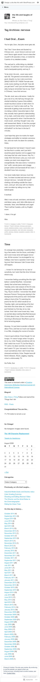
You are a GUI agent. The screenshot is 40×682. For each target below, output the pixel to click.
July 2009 (7, 624)
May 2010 (8, 600)
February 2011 (9, 577)
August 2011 (9, 563)
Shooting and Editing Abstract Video (17, 496)
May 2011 (8, 570)
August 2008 (9, 651)
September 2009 (10, 619)
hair (19, 230)
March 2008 (8, 659)
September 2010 (10, 590)
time (23, 370)
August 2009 (9, 622)
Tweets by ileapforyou (12, 438)
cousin (6, 228)
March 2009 (8, 634)
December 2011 (10, 553)
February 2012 (9, 548)
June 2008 (8, 656)
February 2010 (9, 607)
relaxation (19, 370)
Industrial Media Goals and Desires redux (19, 491)
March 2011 (8, 575)
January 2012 (9, 550)
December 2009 (10, 612)
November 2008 (10, 644)
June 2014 (8, 521)
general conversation (10, 230)
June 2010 (8, 597)
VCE (31, 232)
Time (7, 244)
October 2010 (9, 587)
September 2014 (10, 516)
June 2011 (8, 567)
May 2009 (8, 629)
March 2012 (8, 545)
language (30, 230)
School (6, 226)
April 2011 (8, 572)
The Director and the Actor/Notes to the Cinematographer (17, 500)
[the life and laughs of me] (7, 17)
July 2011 (7, 565)
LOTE (6, 232)
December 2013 (10, 531)
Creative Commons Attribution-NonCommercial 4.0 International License (19, 384)
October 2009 (9, 617)
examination (27, 228)
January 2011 (9, 580)
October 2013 (9, 536)
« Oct (6, 472)
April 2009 (8, 631)
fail (32, 228)
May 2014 (8, 523)
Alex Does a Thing (11, 397)
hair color (23, 230)
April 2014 (8, 526)
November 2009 (10, 614)
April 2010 (8, 602)
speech (27, 232)
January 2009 (9, 639)
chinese (17, 226)
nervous (11, 232)
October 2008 (9, 646)
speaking (22, 232)
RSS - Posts (9, 404)
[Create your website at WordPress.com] (20, 2)
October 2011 (9, 558)
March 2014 (8, 528)
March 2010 (8, 604)
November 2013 (10, 533)
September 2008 (10, 649)
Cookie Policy (11, 673)
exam (21, 228)
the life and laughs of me (22, 16)
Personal (30, 224)
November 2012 (10, 543)
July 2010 (7, 595)
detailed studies (14, 228)
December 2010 (10, 582)
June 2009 (8, 627)
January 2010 (9, 609)
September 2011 (10, 560)
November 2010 (10, 585)
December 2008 (10, 641)
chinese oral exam (25, 226)
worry (27, 370)
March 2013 (8, 540)
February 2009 (9, 636)
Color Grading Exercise (12, 494)
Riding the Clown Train (12, 504)
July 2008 (7, 654)
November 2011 (10, 555)
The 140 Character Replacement (16, 433)
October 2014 (9, 513)
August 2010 (9, 592)
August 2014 (9, 518)
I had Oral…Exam (14, 39)
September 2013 (10, 538)
